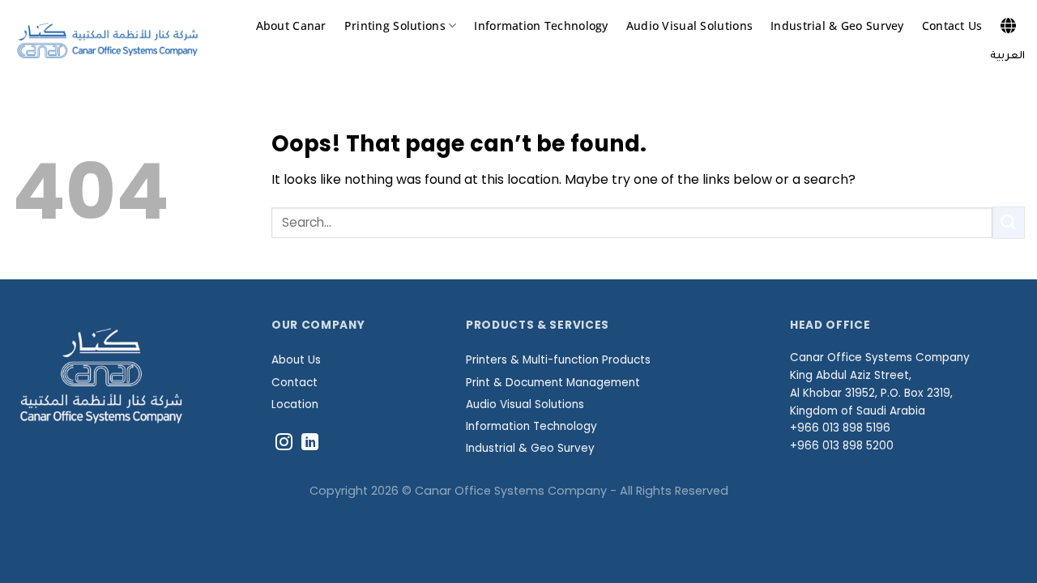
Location (294, 404)
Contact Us (952, 25)
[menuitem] (1007, 56)
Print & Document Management (553, 382)
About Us (296, 360)
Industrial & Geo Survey (837, 25)
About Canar (291, 25)
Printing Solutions (395, 25)
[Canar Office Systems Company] (107, 41)
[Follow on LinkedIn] (309, 443)
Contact (294, 382)
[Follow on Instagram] (283, 443)
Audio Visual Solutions (689, 25)
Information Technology (541, 25)
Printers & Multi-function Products (558, 360)
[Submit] (1008, 222)
